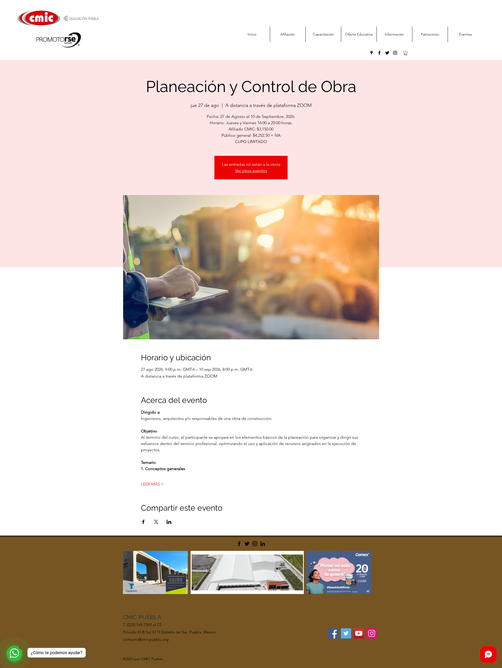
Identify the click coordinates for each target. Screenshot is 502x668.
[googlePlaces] (371, 52)
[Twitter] (247, 543)
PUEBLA (150, 617)
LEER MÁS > (152, 484)
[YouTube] (359, 633)
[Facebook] (239, 543)
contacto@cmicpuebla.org (145, 639)
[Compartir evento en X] (156, 522)
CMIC (131, 617)
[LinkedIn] (262, 543)
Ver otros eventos (251, 170)
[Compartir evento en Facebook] (143, 522)
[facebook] (379, 52)
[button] (405, 53)
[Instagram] (255, 543)
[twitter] (387, 52)
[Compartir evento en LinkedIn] (169, 522)
